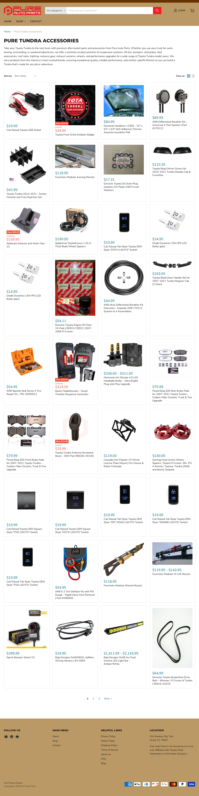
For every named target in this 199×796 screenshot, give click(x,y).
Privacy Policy (108, 736)
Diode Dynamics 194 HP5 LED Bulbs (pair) (169, 244)
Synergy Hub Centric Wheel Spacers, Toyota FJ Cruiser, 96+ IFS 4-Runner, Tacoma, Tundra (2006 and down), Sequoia (172, 464)
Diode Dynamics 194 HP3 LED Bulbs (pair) (24, 297)
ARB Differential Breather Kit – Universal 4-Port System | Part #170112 (169, 125)
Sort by (8, 76)
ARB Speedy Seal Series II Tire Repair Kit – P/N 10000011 (24, 392)
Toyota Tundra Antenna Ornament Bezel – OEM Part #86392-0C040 (74, 454)
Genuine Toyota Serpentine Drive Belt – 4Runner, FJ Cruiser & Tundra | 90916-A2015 (172, 680)
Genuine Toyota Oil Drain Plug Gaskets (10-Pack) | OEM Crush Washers (121, 187)
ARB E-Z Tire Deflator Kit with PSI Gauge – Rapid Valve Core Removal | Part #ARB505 (75, 595)
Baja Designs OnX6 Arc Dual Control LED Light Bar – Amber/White (120, 661)
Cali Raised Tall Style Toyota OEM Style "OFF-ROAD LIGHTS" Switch (123, 520)
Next (107, 698)
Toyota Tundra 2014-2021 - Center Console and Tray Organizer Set (27, 195)
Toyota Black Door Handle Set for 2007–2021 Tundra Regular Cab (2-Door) (171, 281)
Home (8, 21)
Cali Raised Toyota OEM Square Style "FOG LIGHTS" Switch (24, 530)
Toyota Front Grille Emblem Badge (74, 134)
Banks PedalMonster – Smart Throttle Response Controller (71, 392)
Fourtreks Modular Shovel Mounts (123, 585)
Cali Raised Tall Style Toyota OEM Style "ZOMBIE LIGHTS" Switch (171, 520)
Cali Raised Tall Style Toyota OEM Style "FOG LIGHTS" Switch (26, 583)
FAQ (103, 758)
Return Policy (108, 740)
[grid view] (188, 76)
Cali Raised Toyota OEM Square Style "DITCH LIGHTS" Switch (73, 530)
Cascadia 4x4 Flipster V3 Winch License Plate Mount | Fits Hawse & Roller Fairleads (123, 463)
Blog (103, 763)
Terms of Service (109, 749)
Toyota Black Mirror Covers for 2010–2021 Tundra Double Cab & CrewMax (171, 172)
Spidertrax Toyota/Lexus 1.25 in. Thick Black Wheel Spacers (73, 244)
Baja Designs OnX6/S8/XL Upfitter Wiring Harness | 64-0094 (74, 659)
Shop (20, 21)
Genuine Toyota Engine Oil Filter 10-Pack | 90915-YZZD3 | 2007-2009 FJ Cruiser (73, 328)
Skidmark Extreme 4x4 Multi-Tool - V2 (26, 245)
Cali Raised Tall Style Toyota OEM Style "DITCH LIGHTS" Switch (123, 248)
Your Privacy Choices (13, 783)
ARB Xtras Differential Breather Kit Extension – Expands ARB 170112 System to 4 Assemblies (123, 308)
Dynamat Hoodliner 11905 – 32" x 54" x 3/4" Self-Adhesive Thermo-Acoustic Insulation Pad (123, 129)
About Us (106, 754)
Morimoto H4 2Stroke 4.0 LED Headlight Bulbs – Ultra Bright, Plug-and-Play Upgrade (121, 381)
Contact (36, 21)
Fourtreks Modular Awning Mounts (75, 177)
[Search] (157, 10)
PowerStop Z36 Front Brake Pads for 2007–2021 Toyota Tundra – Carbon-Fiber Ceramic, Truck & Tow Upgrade (26, 464)
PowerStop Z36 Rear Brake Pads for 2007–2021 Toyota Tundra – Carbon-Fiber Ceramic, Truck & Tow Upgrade (172, 395)
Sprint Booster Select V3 (21, 657)
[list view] (193, 76)
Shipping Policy (109, 745)
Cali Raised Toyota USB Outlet (24, 130)
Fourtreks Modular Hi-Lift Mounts (171, 574)
